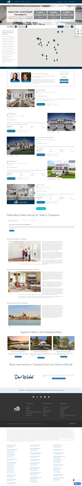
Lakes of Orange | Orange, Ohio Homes (31, 390)
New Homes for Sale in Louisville (33, 446)
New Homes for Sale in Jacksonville (10, 465)
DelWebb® (28, 408)
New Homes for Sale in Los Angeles (10, 451)
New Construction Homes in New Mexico (35, 472)
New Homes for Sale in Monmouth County (34, 468)
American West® (29, 413)
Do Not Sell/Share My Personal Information (67, 415)
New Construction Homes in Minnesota (35, 459)
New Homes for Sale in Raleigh (33, 481)
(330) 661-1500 (39, 93)
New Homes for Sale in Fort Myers (10, 464)
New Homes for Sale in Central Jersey (34, 470)
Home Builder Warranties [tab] (32, 220)
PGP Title (44, 408)
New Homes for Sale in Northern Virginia (57, 475)
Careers (44, 413)
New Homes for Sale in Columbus (56, 447)
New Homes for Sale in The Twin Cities (34, 460)
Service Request (72, 1)
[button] (16, 1)
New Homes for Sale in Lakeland (10, 466)
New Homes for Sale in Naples (10, 467)
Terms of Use (32, 423)
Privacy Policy (39, 423)
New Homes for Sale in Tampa (10, 471)
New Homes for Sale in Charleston (57, 457)
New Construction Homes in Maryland (35, 448)
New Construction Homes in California (12, 449)
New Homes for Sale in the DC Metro (34, 450)
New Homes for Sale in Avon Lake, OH (57, 390)
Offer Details (41, 21)
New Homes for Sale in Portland (56, 450)
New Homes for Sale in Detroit (33, 457)
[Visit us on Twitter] (37, 397)
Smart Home (4, 49)
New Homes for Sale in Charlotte (33, 479)
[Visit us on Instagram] (48, 397)
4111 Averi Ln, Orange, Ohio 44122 (44, 187)
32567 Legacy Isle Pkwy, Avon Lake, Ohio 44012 (46, 139)
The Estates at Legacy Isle (44, 137)
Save (56, 104)
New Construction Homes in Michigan (35, 456)
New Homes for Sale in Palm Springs (10, 453)
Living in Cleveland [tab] (23, 220)
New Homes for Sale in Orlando (10, 468)
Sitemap (44, 415)
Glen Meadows (11, 161)
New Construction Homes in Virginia (58, 474)
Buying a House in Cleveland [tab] (12, 220)
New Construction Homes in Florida (11, 462)
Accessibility (62, 413)
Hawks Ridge (40, 90)
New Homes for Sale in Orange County (11, 452)
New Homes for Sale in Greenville (56, 460)
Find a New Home (18, 356)
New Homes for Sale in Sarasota (10, 470)
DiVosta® (27, 410)
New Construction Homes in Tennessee (58, 464)
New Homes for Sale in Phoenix (10, 446)
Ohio (10, 4)
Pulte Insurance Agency (47, 410)
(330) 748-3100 (10, 165)
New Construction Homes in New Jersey (35, 467)
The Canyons (40, 185)
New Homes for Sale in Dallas (56, 470)
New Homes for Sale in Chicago (10, 480)
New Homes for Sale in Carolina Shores (34, 478)
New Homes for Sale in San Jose (10, 456)
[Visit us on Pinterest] (41, 397)
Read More (11, 230)
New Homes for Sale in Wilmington (33, 482)
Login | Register (59, 1)
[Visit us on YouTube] (45, 397)
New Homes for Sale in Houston (56, 471)
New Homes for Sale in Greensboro (33, 480)
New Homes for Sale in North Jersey (34, 469)
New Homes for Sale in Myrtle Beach (57, 462)
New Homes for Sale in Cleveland (56, 446)
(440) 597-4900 (10, 117)
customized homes (50, 283)
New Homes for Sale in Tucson (10, 447)
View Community (41, 104)
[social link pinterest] (17, 108)
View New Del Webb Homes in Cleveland (59, 378)
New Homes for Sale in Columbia (56, 458)
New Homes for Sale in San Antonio (57, 472)
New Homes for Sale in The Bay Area (11, 450)
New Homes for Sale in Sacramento (10, 455)
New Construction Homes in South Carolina (59, 456)
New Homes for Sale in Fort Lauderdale (11, 463)
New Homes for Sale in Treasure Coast (11, 472)
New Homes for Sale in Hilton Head (57, 461)
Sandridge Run (11, 114)
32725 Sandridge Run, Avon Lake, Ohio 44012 (16, 115)
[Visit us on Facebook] (33, 397)
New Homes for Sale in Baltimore (33, 449)
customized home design (6, 48)
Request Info (49, 104)
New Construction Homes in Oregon (58, 449)
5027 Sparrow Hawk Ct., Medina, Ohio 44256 (46, 92)
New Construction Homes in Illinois (11, 479)
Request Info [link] (64, 82)
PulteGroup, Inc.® (29, 415)
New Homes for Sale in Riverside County (11, 454)
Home (7, 4)
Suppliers (61, 410)
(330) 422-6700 (39, 188)
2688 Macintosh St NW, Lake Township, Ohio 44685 (17, 163)
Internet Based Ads (63, 408)
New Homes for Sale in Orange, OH (44, 390)
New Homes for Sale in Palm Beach (10, 469)
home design (57, 296)
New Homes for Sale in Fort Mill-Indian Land (58, 459)
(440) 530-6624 (39, 141)
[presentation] (0, 15)
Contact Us (65, 1)
